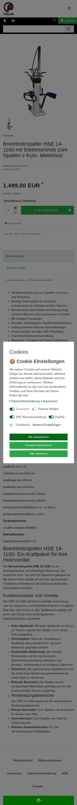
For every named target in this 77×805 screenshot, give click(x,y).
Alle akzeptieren (38, 437)
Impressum (50, 401)
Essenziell (22, 409)
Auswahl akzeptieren (38, 445)
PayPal (59, 417)
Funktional (23, 425)
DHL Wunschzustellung (31, 417)
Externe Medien (48, 409)
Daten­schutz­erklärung (25, 401)
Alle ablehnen (38, 453)
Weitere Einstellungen (46, 425)
